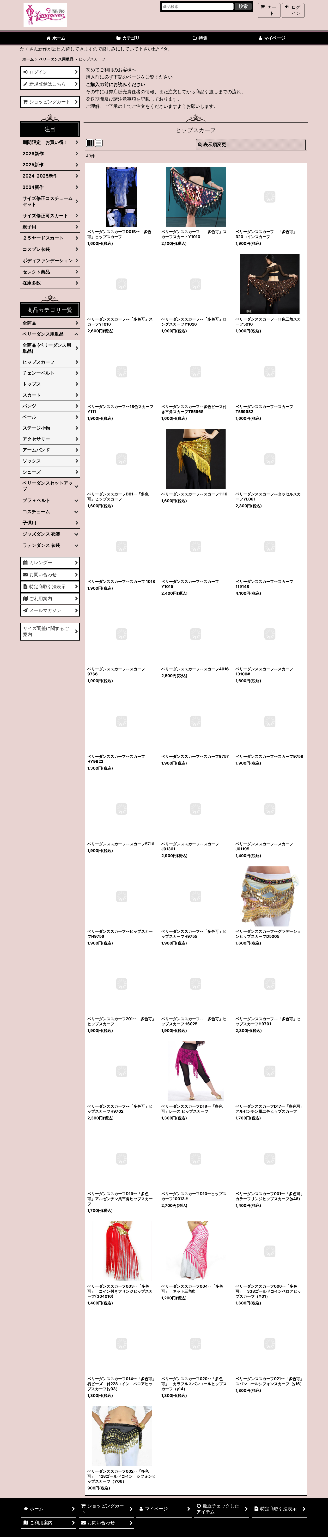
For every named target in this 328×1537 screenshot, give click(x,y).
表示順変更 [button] (214, 144)
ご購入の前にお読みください (115, 84)
